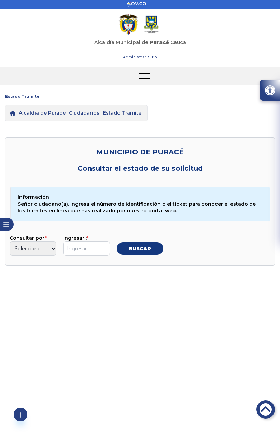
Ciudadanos (84, 113)
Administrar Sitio (140, 57)
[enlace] (140, 4)
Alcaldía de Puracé (42, 113)
